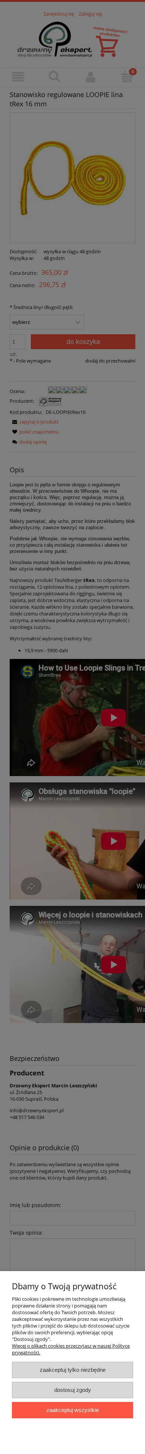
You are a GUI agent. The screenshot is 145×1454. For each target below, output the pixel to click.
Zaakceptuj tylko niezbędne (73, 1370)
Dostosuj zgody (72, 1390)
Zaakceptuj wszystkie (72, 1410)
